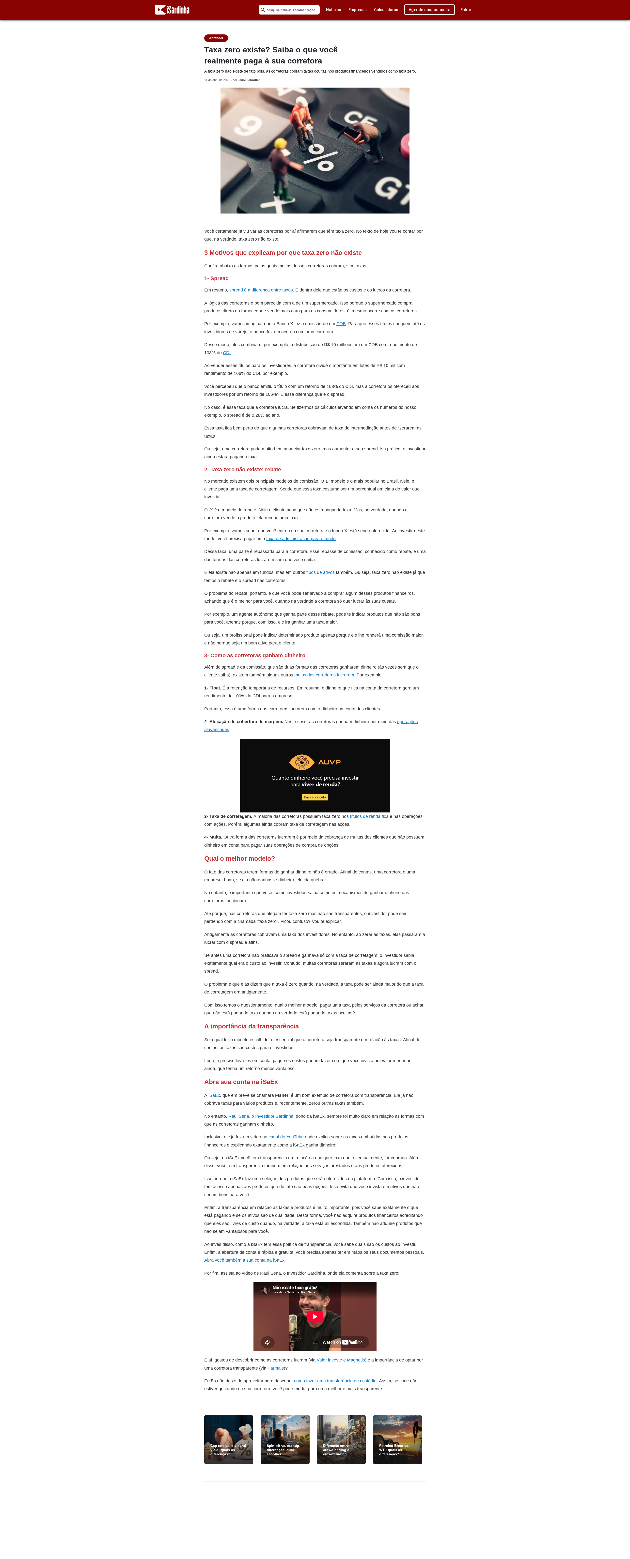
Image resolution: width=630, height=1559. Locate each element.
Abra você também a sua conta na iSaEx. (245, 1260)
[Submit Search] (263, 10)
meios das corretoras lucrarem (324, 675)
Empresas (357, 9)
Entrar (465, 9)
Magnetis (356, 1360)
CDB (341, 324)
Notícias (333, 9)
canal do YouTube (286, 1137)
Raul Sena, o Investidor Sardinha (260, 1116)
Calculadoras (386, 9)
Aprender (216, 38)
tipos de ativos (320, 572)
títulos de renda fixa (369, 816)
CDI (227, 353)
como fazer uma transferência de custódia (335, 1381)
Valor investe (329, 1360)
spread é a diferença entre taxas (261, 290)
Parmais (276, 1368)
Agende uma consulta (430, 9)
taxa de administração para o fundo (301, 538)
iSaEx (214, 1095)
